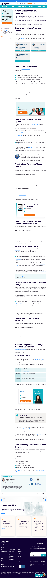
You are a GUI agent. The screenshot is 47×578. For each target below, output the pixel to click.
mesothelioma (17, 250)
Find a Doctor (5, 30)
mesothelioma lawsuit (39, 359)
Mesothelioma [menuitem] (3, 549)
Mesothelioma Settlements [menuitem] (11, 560)
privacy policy (33, 573)
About (38, 3)
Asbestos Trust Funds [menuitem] (11, 554)
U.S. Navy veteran (26, 371)
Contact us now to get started (26, 428)
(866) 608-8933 (19, 470)
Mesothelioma (4, 6)
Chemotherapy (19, 135)
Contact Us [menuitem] (20, 551)
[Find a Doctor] (2, 31)
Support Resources (40, 6)
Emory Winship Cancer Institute (23, 55)
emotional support (22, 195)
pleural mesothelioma (42, 271)
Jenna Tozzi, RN (12, 479)
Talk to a (5, 528)
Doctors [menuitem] (2, 558)
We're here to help (36, 543)
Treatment (13, 6)
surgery (21, 132)
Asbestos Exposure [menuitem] (4, 551)
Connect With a (23, 530)
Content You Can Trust (6, 476)
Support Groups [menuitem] (12, 549)
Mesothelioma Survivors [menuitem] (3, 561)
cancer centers (23, 38)
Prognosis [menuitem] (2, 553)
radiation (30, 147)
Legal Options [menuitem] (11, 551)
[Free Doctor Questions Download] (2, 36)
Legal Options (30, 6)
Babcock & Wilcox (19, 303)
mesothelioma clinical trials (21, 152)
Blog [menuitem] (19, 553)
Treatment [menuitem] (2, 556)
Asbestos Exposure (21, 6)
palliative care (18, 143)
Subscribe (43, 555)
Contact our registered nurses (22, 276)
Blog (35, 3)
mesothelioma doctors (26, 69)
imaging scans (37, 331)
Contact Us (41, 3)
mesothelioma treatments (35, 124)
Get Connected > (22, 50)
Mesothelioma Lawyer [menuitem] (11, 557)
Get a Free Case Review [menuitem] (21, 557)
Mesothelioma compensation (20, 349)
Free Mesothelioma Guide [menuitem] (21, 561)
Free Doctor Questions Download (7, 36)
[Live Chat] (40, 575)
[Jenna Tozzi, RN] (3, 480)
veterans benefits (39, 434)
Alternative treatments (20, 329)
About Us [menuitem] (19, 549)
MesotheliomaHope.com (6, 4)
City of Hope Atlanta (23, 44)
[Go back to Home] (13, 542)
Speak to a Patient (37, 533)
